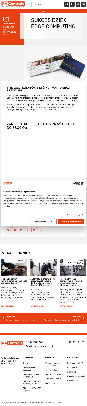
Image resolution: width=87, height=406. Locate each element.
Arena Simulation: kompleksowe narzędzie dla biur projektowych (14, 281)
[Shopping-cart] (83, 4)
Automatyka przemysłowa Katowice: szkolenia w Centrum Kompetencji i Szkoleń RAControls (42, 282)
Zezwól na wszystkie (71, 221)
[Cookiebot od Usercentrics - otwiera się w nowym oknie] (74, 183)
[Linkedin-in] (72, 4)
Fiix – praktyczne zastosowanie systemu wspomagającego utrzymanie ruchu (71, 282)
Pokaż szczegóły (73, 215)
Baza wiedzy (9, 24)
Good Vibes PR (58, 403)
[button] (43, 11)
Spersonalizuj (42, 221)
